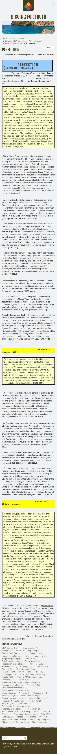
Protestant (6, 714)
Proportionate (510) (10, 711)
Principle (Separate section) (13, 698)
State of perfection (39, 722)
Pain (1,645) (7, 650)
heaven (40, 90)
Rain (47, 716)
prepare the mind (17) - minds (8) (16, 693)
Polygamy (39, 671)
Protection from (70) (42, 711)
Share (48, 47)
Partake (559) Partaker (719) (14, 653)
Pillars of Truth (8, 669)
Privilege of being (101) (38, 698)
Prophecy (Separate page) (13, 708)
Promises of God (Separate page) (16, 706)
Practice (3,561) (8, 679)
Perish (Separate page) (12, 661)
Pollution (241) (25, 671)
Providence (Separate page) (26, 714)
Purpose (19, 716)
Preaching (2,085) (32, 682)
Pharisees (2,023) (9, 666)
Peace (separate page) (11, 655)
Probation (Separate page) (13, 700)
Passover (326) (36, 653)
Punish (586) (7, 716)
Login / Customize (9, 746)
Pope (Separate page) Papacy (32, 674)
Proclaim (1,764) (35, 700)
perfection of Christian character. (26, 516)
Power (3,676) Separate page (29, 677)
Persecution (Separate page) (14, 663)
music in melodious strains (28, 98)
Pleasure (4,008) (9, 671)
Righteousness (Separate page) (15, 722)
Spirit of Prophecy (18, 38)
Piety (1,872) (43, 666)
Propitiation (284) (35, 708)
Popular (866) (8, 677)
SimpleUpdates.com (20, 743)
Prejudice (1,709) (34, 685)
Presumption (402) (10, 695)
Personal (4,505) (37, 663)
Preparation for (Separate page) (15, 690)
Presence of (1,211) (41, 693)
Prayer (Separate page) (12, 682)
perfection (44, 330)
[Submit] (25, 738)
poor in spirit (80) (9, 674)
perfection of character (12, 414)
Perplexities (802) (32, 661)
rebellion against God (14, 125)
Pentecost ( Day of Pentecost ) (37, 655)
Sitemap (45, 743)
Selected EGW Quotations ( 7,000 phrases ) (23, 41)
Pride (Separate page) (30, 695)
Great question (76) (31, 648)
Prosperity (26, 711)
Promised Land (25, 703)
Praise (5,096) (25, 679)
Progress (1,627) (9, 703)
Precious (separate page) (12, 685)
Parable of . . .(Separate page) (28, 650)
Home (4, 38)
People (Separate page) (12, 658)
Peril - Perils (30, 658)
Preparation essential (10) (13, 687)
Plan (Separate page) (26, 669)
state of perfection (10, 81)
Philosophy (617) (27, 666)
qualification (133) (33, 716)
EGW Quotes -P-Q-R (14, 43)
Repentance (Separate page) (14, 719)
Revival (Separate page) (40, 719)
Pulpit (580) (46, 714)
